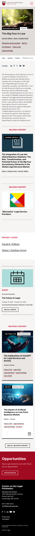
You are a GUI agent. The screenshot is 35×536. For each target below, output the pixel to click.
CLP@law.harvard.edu (10, 506)
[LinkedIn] (11, 66)
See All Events (10, 309)
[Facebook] (14, 66)
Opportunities (10, 473)
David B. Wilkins (7, 38)
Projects (17, 58)
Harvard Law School (12, 3)
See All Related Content (17, 445)
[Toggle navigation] (31, 3)
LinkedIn (7, 512)
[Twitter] (17, 65)
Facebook (2, 512)
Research (10, 58)
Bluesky (14, 512)
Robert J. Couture (9, 419)
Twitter (5, 512)
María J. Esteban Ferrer (20, 38)
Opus (8, 530)
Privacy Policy (6, 516)
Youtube (11, 512)
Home (3, 58)
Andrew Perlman (9, 365)
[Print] (24, 66)
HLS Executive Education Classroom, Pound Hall (17, 304)
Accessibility (5, 519)
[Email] (20, 65)
